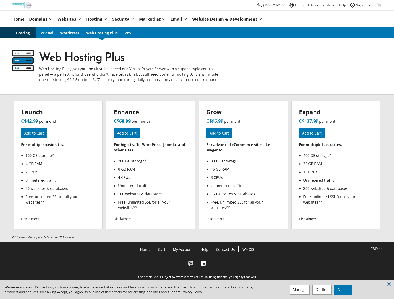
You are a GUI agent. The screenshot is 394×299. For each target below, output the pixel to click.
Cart (161, 249)
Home (145, 249)
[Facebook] (190, 264)
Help (204, 249)
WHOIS (248, 249)
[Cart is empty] (379, 5)
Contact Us (225, 249)
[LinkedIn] (203, 264)
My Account (183, 249)
